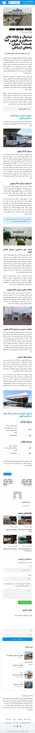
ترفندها (21, 663)
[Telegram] (15, 726)
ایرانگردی (13, 520)
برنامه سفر (7, 537)
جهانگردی (21, 672)
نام (30, 566)
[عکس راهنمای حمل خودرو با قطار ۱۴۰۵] (25, 520)
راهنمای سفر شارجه (18, 684)
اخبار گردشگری (8, 723)
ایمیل (29, 575)
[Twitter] (17, 726)
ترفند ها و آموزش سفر (25, 539)
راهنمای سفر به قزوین (11, 530)
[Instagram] (20, 726)
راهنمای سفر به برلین (18, 675)
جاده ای (12, 29)
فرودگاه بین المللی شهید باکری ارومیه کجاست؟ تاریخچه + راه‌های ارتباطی (26, 483)
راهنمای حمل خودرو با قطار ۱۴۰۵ (15, 656)
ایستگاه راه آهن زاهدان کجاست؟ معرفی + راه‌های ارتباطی (8, 483)
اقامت (14, 719)
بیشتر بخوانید (25, 506)
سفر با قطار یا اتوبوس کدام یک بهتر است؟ (25, 550)
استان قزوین (20, 29)
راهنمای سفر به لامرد (18, 665)
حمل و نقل (28, 29)
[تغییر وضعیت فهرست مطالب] (29, 109)
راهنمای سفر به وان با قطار (10, 549)
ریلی (23, 517)
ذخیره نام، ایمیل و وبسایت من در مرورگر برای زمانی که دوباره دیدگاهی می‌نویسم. (17, 585)
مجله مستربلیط (27, 719)
